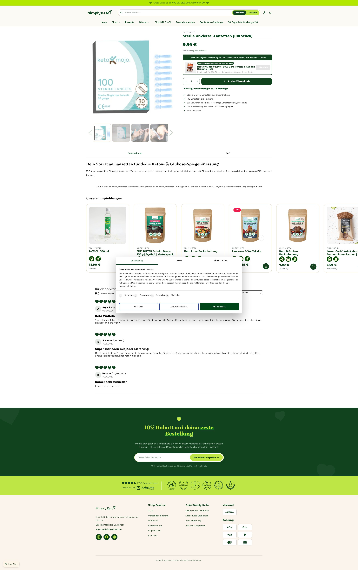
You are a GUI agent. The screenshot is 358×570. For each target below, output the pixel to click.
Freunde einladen (185, 22)
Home (104, 22)
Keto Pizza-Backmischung (200, 251)
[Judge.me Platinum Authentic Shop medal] (183, 485)
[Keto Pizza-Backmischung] (202, 225)
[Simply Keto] (99, 12)
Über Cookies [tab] (220, 260)
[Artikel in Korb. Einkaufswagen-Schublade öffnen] (270, 12)
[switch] (135, 296)
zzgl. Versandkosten (198, 51)
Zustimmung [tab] (137, 260)
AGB (150, 510)
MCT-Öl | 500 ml (99, 251)
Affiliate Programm (195, 525)
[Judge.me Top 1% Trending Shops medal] (218, 485)
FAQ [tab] (228, 153)
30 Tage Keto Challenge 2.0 (243, 22)
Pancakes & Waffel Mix (246, 251)
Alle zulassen (219, 307)
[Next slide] (261, 238)
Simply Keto (95, 248)
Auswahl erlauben (179, 307)
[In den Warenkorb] (266, 266)
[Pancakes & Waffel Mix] (250, 225)
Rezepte (253, 12)
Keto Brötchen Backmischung (288, 253)
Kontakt (152, 535)
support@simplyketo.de (109, 529)
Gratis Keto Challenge (211, 22)
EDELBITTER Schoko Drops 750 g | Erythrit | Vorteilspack (155, 253)
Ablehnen (138, 307)
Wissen (143, 22)
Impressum (154, 530)
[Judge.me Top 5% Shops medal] (230, 485)
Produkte (239, 12)
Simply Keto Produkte (197, 510)
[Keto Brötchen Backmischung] (297, 225)
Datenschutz (155, 525)
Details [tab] (179, 260)
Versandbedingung (158, 515)
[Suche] (121, 12)
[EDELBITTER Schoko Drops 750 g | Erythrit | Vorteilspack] (155, 225)
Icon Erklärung (193, 520)
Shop (114, 22)
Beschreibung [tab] (135, 153)
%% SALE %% (163, 22)
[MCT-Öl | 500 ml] (107, 225)
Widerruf (153, 520)
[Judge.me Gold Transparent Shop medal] (206, 485)
